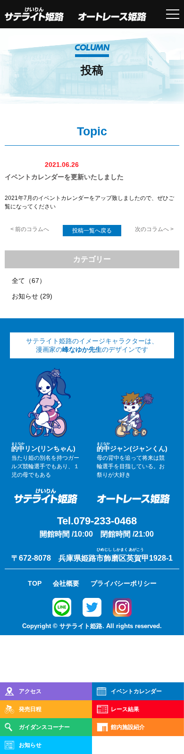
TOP (35, 583)
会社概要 (66, 583)
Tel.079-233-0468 (97, 521)
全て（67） (29, 280)
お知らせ (30, 745)
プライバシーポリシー (124, 583)
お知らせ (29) (32, 296)
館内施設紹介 (128, 727)
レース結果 (125, 709)
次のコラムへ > (154, 229)
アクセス (30, 691)
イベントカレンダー (136, 691)
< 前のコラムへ (29, 229)
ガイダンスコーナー (44, 727)
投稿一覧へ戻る (92, 230)
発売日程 (30, 709)
